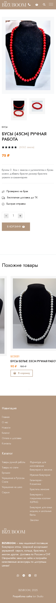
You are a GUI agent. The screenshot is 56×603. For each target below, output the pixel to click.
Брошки (6, 473)
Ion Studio (38, 596)
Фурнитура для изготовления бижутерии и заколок (41, 465)
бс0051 (6, 356)
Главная (5, 417)
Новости (6, 427)
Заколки (34, 520)
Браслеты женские (39, 489)
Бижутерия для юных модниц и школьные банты (41, 511)
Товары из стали (10, 467)
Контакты (6, 443)
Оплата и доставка (11, 438)
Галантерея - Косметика (36, 482)
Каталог (6, 433)
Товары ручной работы (13, 462)
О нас (5, 422)
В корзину (14, 226)
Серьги (5, 492)
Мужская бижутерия (40, 475)
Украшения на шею (12, 487)
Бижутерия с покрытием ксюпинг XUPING (40, 498)
